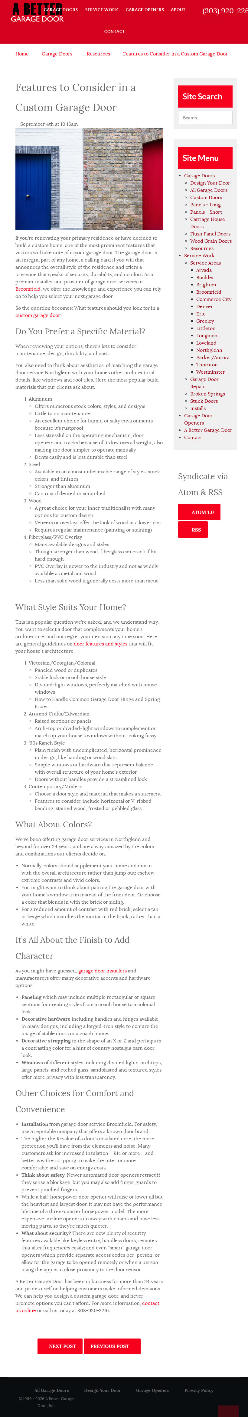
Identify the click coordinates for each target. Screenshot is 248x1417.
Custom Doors (206, 198)
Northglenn (209, 350)
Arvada (204, 270)
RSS (196, 530)
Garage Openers (152, 1390)
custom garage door (37, 315)
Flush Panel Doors (210, 234)
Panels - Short (206, 212)
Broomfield (28, 289)
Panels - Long (205, 205)
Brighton (206, 285)
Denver (204, 307)
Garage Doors (199, 176)
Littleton (206, 328)
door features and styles (100, 644)
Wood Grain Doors (211, 241)
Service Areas (205, 263)
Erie (201, 314)
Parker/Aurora (213, 358)
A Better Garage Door (208, 430)
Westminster (210, 372)
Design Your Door (210, 183)
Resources (202, 248)
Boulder (205, 278)
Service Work (199, 256)
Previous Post (110, 1346)
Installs (198, 408)
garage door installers (102, 971)
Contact (193, 438)
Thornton (207, 365)
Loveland (206, 343)
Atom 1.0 (202, 512)
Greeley (205, 321)
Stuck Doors (204, 401)
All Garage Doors (208, 190)
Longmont (207, 336)
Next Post (62, 1346)
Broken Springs (207, 394)
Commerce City (213, 299)
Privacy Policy (199, 1390)
